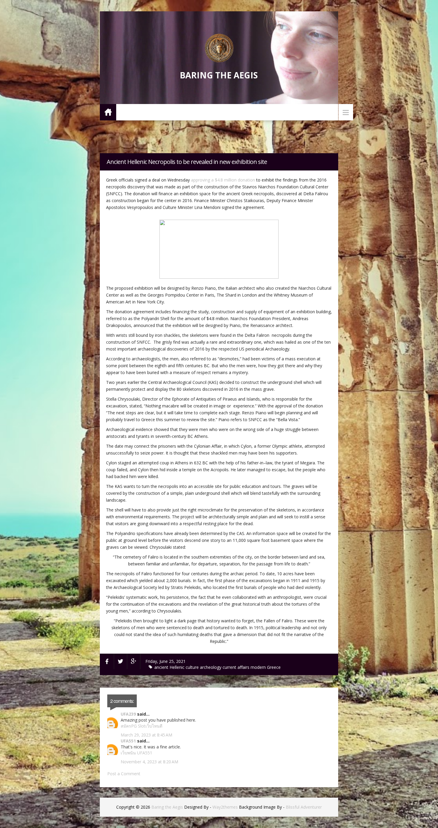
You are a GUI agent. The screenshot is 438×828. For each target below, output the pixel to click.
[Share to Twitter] (120, 661)
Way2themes (225, 807)
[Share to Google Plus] (133, 661)
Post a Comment (123, 773)
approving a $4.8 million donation (223, 180)
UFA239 (128, 714)
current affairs (237, 667)
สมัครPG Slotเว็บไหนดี (141, 726)
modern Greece (266, 667)
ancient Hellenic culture (177, 667)
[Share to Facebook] (107, 661)
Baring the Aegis (219, 75)
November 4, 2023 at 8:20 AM (149, 762)
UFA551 (128, 741)
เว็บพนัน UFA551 (136, 753)
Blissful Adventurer (304, 807)
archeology (211, 667)
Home (108, 112)
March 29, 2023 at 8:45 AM (146, 735)
